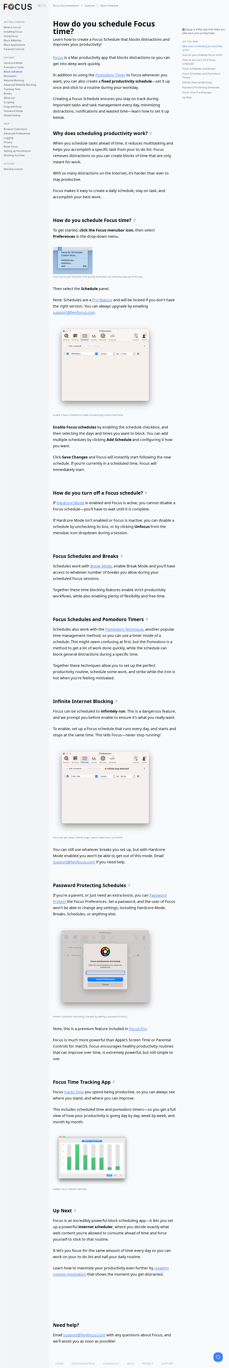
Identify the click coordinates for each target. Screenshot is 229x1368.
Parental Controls (14, 49)
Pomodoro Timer (14, 67)
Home (59, 1363)
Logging (8, 138)
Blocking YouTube (14, 155)
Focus (58, 57)
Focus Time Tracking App (197, 92)
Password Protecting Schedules (201, 87)
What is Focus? (12, 27)
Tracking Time (12, 89)
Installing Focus (13, 31)
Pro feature (102, 299)
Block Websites (12, 40)
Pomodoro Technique (124, 629)
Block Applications (14, 45)
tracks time (74, 1091)
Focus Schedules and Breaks (199, 68)
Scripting (9, 102)
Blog (130, 1363)
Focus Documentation (66, 5)
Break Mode (101, 565)
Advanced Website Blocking (20, 84)
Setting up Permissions (17, 151)
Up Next (187, 97)
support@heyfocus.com (74, 312)
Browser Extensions (15, 129)
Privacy (8, 142)
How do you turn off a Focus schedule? (199, 61)
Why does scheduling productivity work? (202, 48)
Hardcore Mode (13, 63)
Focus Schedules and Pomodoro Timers (201, 75)
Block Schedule (13, 71)
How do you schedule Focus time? (202, 55)
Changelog (111, 1363)
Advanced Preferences (17, 133)
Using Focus (11, 36)
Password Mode (13, 111)
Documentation (83, 1363)
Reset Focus (11, 146)
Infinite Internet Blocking (197, 82)
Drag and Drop (12, 106)
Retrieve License (13, 169)
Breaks (8, 93)
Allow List (9, 98)
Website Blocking (14, 80)
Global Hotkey (12, 115)
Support (167, 1363)
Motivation (10, 76)
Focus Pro (138, 1028)
